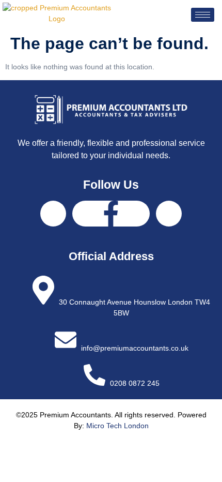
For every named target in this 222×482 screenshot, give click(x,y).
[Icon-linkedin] (53, 214)
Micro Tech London (117, 425)
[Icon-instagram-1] (169, 214)
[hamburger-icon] (202, 15)
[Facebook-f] (111, 214)
